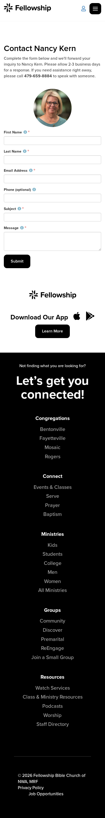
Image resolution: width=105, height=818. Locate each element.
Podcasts (52, 706)
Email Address (16, 170)
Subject (10, 209)
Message (11, 228)
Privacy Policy (31, 788)
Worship (52, 715)
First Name (13, 132)
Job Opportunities (46, 794)
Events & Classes (53, 487)
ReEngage (52, 648)
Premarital (52, 639)
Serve (52, 496)
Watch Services (52, 687)
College (52, 563)
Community (52, 620)
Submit (17, 261)
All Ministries (52, 590)
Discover (52, 630)
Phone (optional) (17, 189)
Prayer (52, 505)
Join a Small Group (52, 657)
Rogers (52, 456)
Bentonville (52, 429)
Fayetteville (52, 438)
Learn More (52, 331)
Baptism (52, 514)
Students (52, 553)
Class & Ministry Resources (53, 696)
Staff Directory (52, 724)
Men (52, 572)
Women (52, 581)
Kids (52, 545)
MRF (33, 781)
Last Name (12, 151)
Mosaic (52, 447)
